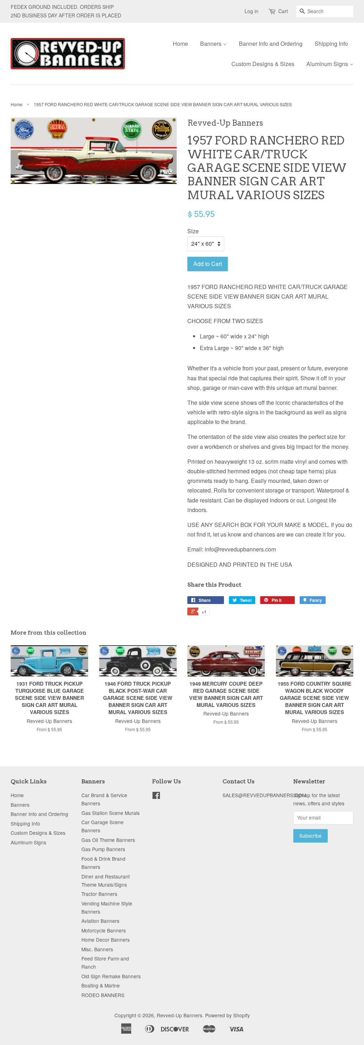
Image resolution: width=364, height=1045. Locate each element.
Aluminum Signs (327, 64)
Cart (283, 11)
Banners (211, 43)
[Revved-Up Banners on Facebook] (156, 796)
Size (193, 231)
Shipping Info (331, 43)
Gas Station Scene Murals (110, 812)
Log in (251, 11)
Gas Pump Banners (103, 849)
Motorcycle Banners (103, 930)
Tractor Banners (99, 893)
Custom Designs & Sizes (262, 64)
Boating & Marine (100, 985)
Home (180, 43)
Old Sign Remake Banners (111, 976)
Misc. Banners (97, 949)
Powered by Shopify (227, 1015)
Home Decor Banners (105, 939)
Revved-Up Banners (179, 1015)
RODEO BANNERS (102, 994)
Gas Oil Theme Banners (108, 839)
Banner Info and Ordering (271, 43)
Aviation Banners (100, 920)
